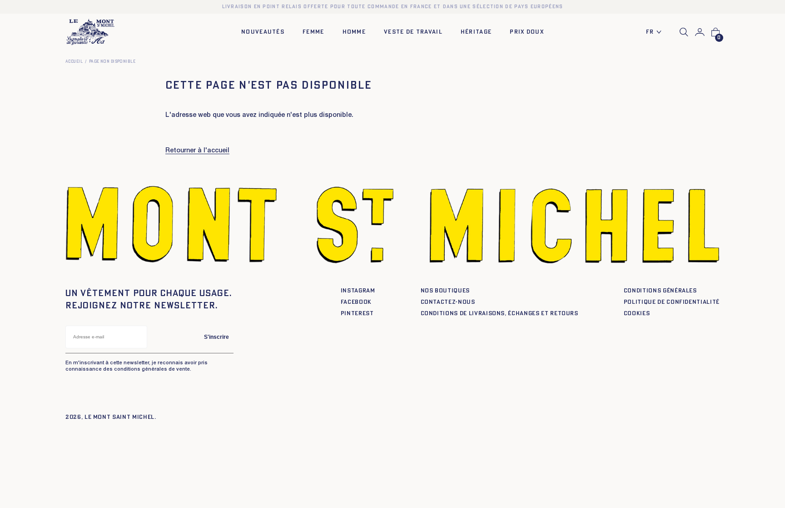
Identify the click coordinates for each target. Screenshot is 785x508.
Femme (313, 32)
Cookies (637, 314)
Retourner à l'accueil (197, 151)
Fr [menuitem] (650, 32)
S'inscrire (216, 337)
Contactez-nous (448, 302)
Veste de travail (413, 32)
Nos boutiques (445, 291)
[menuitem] (656, 32)
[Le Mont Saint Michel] (90, 32)
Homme (354, 32)
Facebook (356, 302)
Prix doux (527, 32)
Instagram (358, 291)
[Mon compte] (700, 32)
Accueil (74, 62)
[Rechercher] (684, 32)
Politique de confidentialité (672, 302)
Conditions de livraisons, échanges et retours (499, 314)
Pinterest (357, 314)
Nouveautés (262, 32)
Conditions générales (660, 291)
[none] (656, 32)
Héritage (476, 32)
